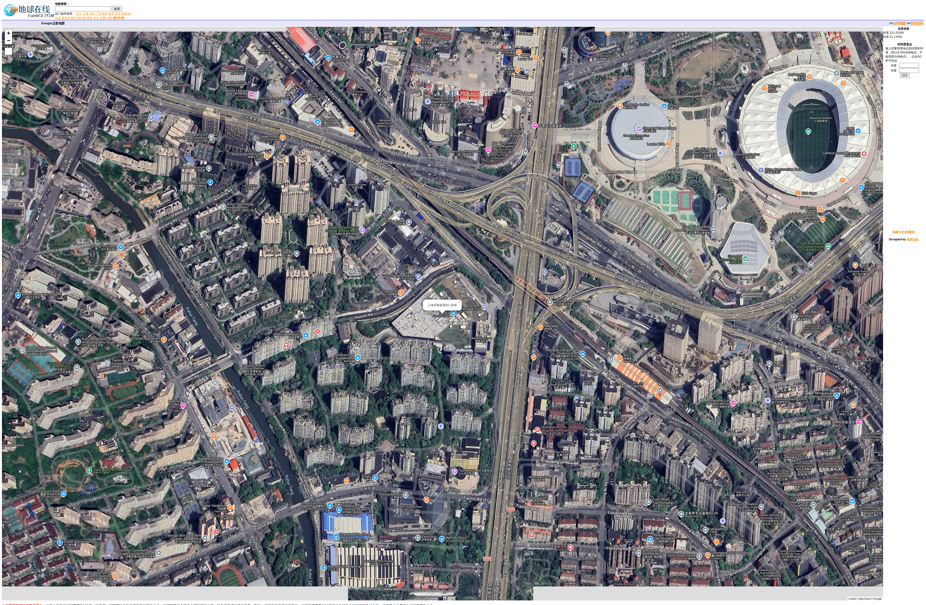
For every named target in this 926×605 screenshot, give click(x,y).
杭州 (105, 13)
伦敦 (109, 18)
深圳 (92, 13)
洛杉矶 (81, 18)
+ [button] (8, 33)
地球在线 (912, 239)
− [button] (8, 41)
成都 (124, 13)
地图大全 (898, 232)
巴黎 (103, 18)
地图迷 (910, 232)
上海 (85, 13)
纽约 (74, 18)
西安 (111, 13)
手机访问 (917, 23)
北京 (79, 13)
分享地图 (899, 23)
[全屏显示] (8, 51)
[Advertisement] (190, 10)
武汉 (118, 13)
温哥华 (65, 18)
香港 (90, 18)
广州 (98, 13)
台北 (96, 18)
